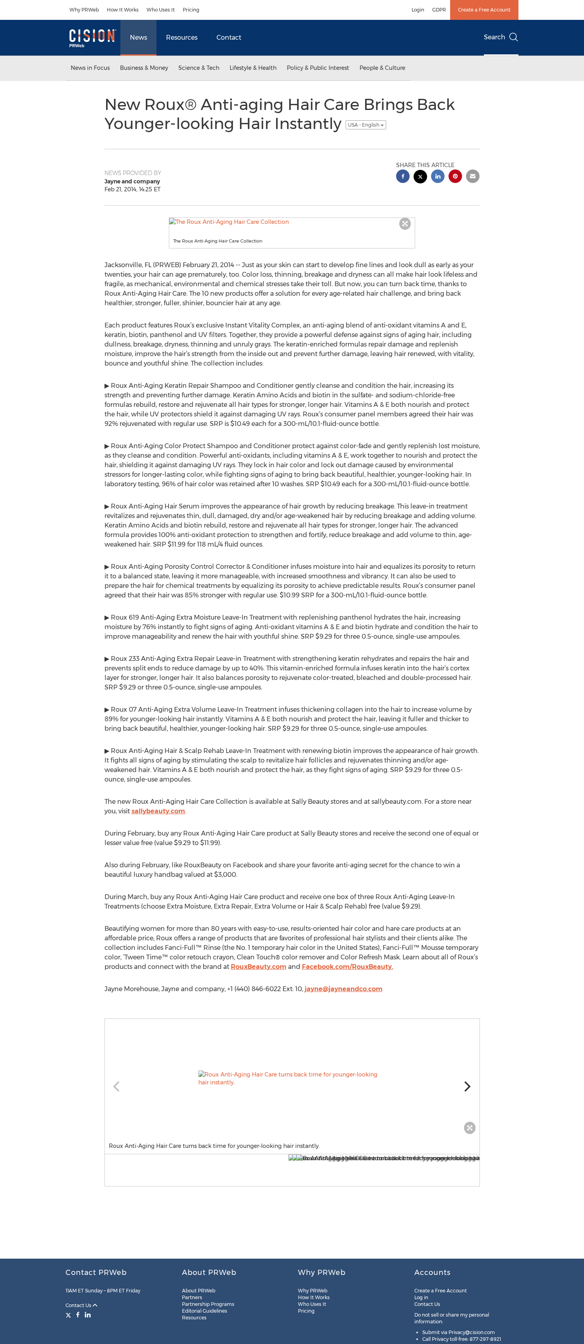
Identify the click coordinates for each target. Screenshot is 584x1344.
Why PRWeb (84, 10)
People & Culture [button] (382, 67)
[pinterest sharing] (455, 177)
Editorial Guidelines (204, 1311)
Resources (181, 37)
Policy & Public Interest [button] (318, 67)
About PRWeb (198, 1291)
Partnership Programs (208, 1304)
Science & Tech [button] (198, 67)
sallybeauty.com (158, 811)
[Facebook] (77, 1315)
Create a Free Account (484, 10)
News (138, 37)
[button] (292, 222)
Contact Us (79, 1305)
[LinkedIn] (88, 1315)
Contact (229, 37)
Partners (192, 1297)
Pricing (191, 10)
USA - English (364, 125)
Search (494, 37)
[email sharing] (473, 177)
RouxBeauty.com (258, 966)
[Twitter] (69, 1315)
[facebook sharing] (403, 177)
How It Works (123, 10)
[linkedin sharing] (438, 177)
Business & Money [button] (144, 67)
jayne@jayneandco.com (344, 989)
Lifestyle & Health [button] (253, 67)
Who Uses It (161, 10)
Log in (421, 1297)
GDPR (439, 10)
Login (418, 10)
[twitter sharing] (420, 177)
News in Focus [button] (90, 67)
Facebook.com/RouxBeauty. (347, 966)
